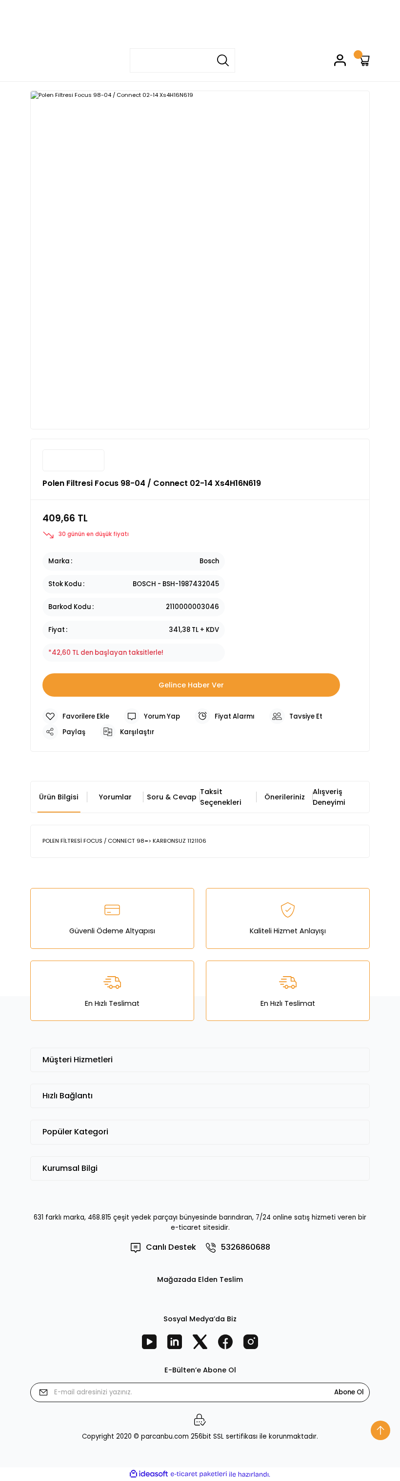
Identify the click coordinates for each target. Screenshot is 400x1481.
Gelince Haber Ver (191, 685)
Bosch (209, 561)
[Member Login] (340, 60)
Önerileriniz (284, 797)
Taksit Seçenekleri (220, 797)
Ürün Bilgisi (59, 797)
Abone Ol (349, 1392)
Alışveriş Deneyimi (329, 797)
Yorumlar (115, 797)
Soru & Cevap (172, 797)
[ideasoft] (148, 1474)
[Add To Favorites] (75, 716)
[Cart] (364, 60)
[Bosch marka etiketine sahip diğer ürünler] (73, 460)
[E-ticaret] (198, 1474)
